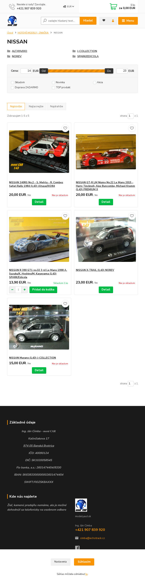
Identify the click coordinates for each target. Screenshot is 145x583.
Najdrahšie (56, 106)
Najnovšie (16, 106)
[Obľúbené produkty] (103, 20)
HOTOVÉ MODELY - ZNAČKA (33, 32)
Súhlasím (84, 562)
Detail (39, 202)
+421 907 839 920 (29, 8)
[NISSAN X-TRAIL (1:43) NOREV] (106, 239)
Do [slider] (109, 71)
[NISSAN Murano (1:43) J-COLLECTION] (39, 327)
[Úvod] (22, 20)
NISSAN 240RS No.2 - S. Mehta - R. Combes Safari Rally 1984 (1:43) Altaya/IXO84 (36, 184)
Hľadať (88, 20)
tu (87, 574)
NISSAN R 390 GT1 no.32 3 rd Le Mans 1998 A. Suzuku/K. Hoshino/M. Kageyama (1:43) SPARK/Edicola (38, 273)
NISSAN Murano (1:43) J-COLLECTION (32, 358)
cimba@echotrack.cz (92, 538)
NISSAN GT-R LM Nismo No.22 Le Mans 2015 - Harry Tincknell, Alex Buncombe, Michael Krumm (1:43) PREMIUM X (105, 186)
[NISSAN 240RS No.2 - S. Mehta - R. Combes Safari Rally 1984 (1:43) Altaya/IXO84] (39, 151)
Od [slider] (44, 71)
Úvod (10, 32)
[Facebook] (79, 549)
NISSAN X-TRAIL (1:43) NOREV (95, 270)
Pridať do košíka (43, 289)
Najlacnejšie (36, 106)
